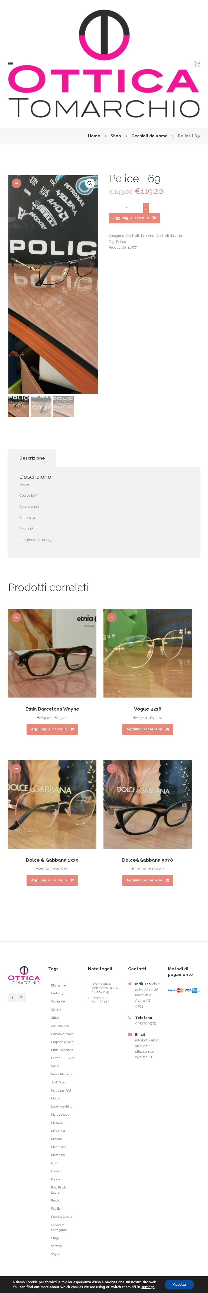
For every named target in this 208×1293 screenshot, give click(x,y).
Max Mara (58, 1131)
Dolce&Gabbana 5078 (147, 860)
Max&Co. (57, 1123)
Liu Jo (55, 1098)
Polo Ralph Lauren (58, 1190)
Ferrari (55, 1058)
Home (94, 136)
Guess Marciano (62, 1074)
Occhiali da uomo (149, 136)
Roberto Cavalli (61, 1217)
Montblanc (58, 1147)
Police (121, 242)
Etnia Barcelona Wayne (52, 709)
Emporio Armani (62, 1042)
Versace (56, 1246)
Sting (55, 1238)
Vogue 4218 (147, 709)
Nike (54, 1163)
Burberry (57, 993)
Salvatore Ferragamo (59, 1227)
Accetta (179, 1284)
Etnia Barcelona (62, 1050)
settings (147, 1287)
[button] (90, 183)
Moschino (58, 1155)
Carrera (56, 1009)
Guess (55, 1066)
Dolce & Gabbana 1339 (52, 860)
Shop (115, 136)
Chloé (55, 1018)
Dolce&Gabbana (62, 1034)
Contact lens (60, 1026)
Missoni (56, 1139)
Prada (55, 1200)
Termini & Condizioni (100, 1000)
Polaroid (57, 1171)
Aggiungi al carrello (131, 218)
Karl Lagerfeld (61, 1090)
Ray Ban (57, 1208)
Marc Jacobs (60, 1114)
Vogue (55, 1254)
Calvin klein (59, 1001)
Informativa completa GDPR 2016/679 (105, 988)
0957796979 (145, 1023)
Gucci (72, 1058)
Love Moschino (61, 1106)
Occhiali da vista (169, 236)
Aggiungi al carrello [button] (49, 729)
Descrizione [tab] (32, 458)
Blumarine (58, 985)
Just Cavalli (59, 1082)
